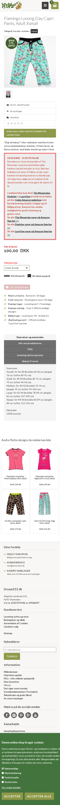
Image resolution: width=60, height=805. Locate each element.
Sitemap (8, 633)
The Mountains (41, 192)
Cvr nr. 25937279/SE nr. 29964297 (21, 602)
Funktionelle (12, 777)
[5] (22, 123)
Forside (16, 31)
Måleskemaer (11, 671)
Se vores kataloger (13, 698)
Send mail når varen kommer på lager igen (26, 133)
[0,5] (7, 123)
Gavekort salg (11, 626)
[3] (16, 123)
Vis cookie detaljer (11, 787)
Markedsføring (13, 773)
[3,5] (17, 123)
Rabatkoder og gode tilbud (18, 695)
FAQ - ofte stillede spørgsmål (19, 678)
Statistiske (11, 782)
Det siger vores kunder (16, 688)
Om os (7, 685)
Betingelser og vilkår (14, 620)
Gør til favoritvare (19, 287)
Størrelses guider (13, 675)
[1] (9, 123)
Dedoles (12, 196)
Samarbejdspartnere (14, 731)
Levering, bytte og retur (16, 616)
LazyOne (25, 196)
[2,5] (14, 123)
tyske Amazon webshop (28, 199)
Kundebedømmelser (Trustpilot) (21, 691)
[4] (19, 123)
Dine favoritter (11, 681)
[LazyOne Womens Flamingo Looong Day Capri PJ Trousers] (30, 62)
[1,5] (11, 123)
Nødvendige (11, 768)
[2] (12, 123)
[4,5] (21, 123)
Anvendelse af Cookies (16, 623)
